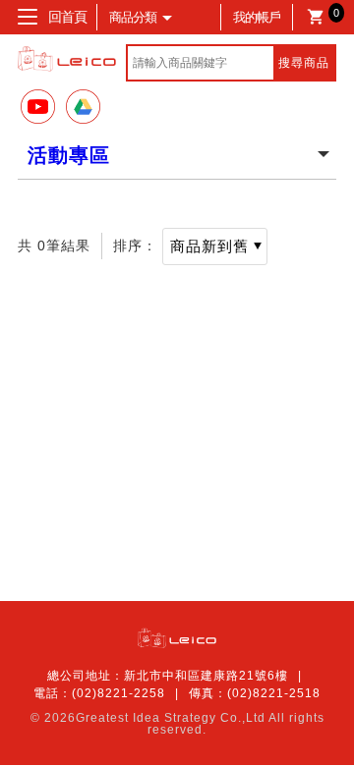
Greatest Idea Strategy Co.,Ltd (171, 718)
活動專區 (69, 155)
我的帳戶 (256, 17)
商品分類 (132, 17)
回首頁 (67, 17)
